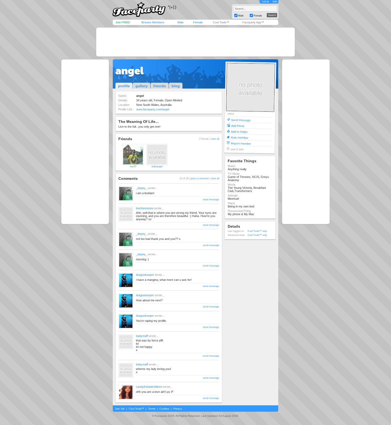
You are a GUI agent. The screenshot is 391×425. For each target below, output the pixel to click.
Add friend (237, 125)
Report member (241, 143)
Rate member (239, 137)
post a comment (200, 178)
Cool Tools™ (221, 22)
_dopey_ (141, 188)
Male (180, 22)
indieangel (157, 166)
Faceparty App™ (253, 22)
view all (215, 139)
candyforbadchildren (149, 386)
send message (211, 199)
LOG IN (265, 2)
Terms (151, 408)
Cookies (164, 408)
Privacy (177, 408)
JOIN (274, 2)
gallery (141, 86)
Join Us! (120, 408)
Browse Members (153, 22)
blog (176, 86)
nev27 (133, 166)
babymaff (142, 336)
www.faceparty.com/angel (152, 109)
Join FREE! (122, 22)
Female (198, 22)
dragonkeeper (145, 274)
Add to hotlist (239, 131)
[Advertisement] (195, 42)
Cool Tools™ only (257, 231)
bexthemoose (144, 208)
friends (159, 86)
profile (124, 86)
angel (129, 71)
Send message (241, 120)
